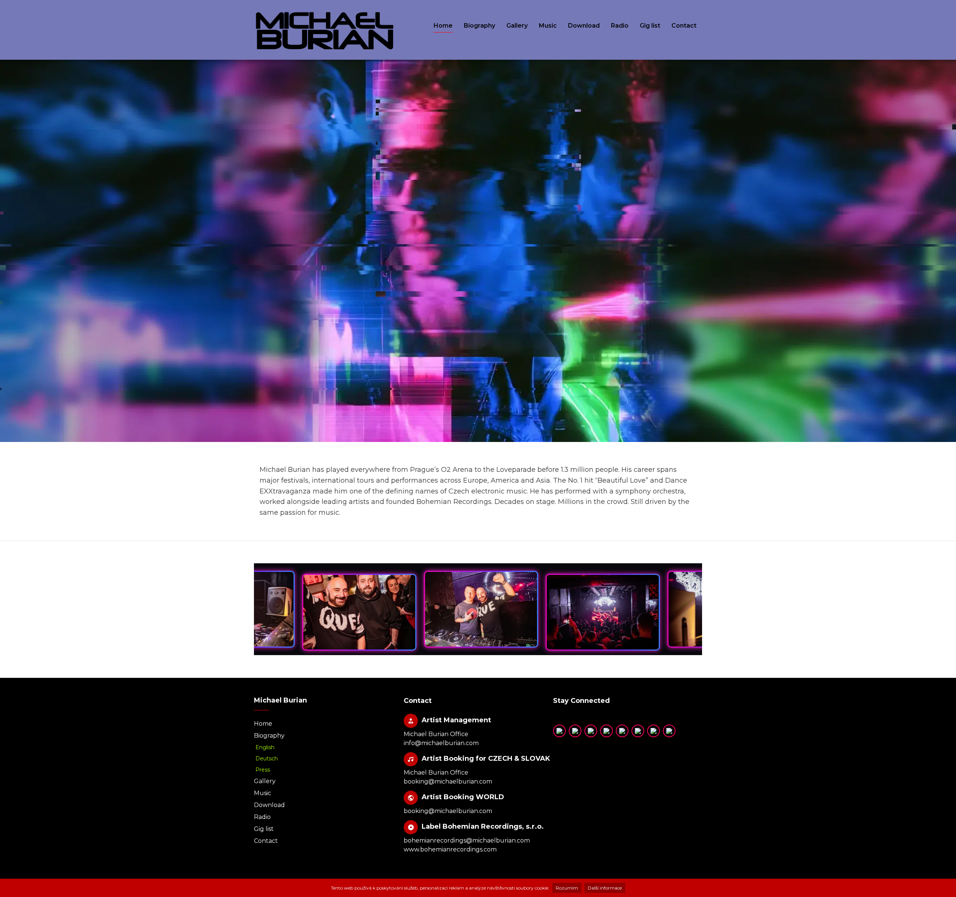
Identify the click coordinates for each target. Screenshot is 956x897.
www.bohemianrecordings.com (450, 849)
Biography (479, 25)
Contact (683, 25)
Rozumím (567, 888)
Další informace (605, 888)
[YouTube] (559, 731)
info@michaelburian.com (441, 743)
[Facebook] (653, 731)
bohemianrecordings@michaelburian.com (467, 840)
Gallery (517, 25)
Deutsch (266, 758)
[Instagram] (637, 731)
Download (584, 25)
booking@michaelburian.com (448, 781)
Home (443, 25)
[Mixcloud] (622, 731)
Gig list (650, 25)
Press (262, 769)
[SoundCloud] (606, 731)
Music (548, 25)
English (264, 747)
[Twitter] (575, 731)
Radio (619, 25)
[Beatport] (669, 731)
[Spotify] (590, 731)
